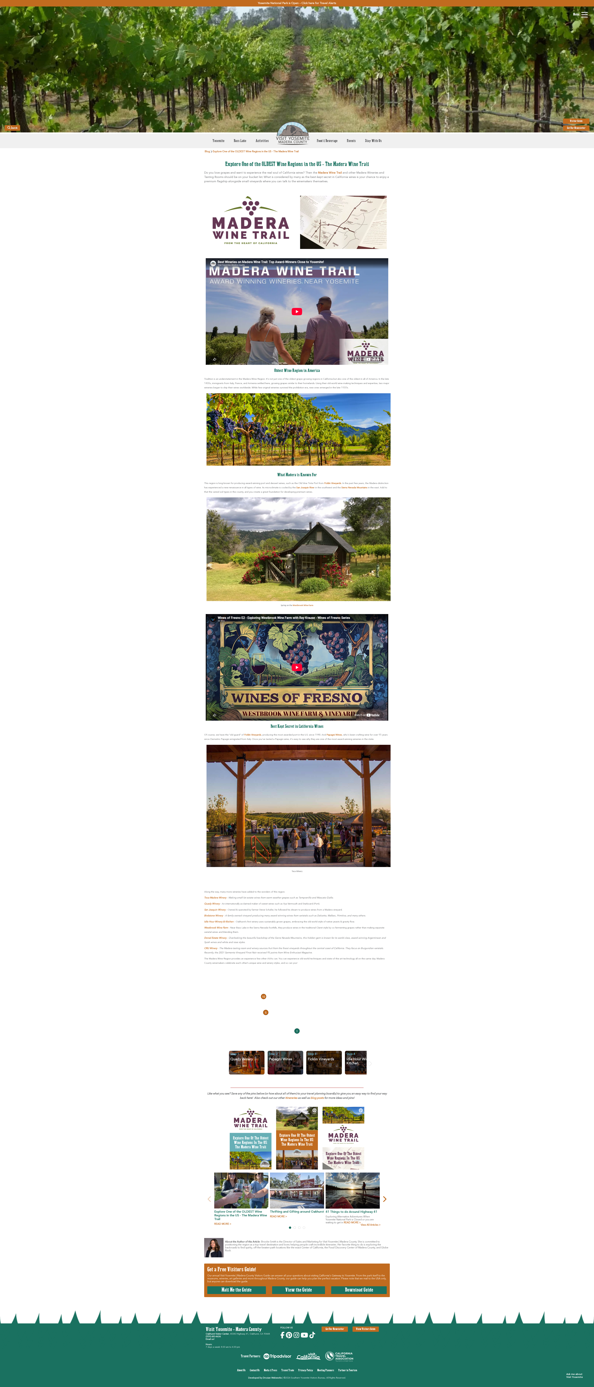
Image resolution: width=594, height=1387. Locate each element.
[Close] (342, 663)
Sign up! (297, 716)
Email (256, 684)
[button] (576, 1376)
